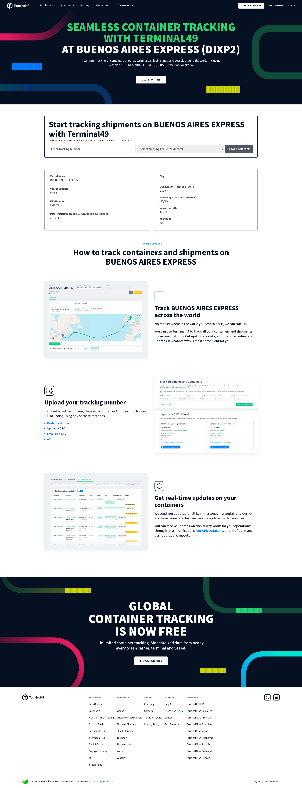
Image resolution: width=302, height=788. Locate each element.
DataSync (216, 530)
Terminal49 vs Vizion (197, 731)
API (49, 439)
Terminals (122, 738)
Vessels (121, 758)
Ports (120, 751)
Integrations (95, 765)
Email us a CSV (56, 434)
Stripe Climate (105, 781)
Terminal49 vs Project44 (199, 718)
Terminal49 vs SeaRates (199, 711)
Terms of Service (153, 718)
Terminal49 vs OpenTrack (200, 738)
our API (201, 530)
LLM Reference (125, 731)
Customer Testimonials (129, 718)
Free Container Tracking (101, 718)
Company (149, 704)
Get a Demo (276, 5)
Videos (120, 711)
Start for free (151, 80)
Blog (119, 704)
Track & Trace (95, 744)
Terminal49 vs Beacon (198, 758)
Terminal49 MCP (195, 704)
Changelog (173, 711)
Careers (148, 711)
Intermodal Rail (96, 738)
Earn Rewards (171, 724)
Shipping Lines (125, 744)
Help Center (171, 704)
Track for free (251, 5)
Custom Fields (96, 724)
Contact (168, 718)
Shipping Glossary (126, 724)
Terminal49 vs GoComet (199, 751)
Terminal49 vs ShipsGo (198, 744)
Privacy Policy (151, 724)
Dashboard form (58, 423)
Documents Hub (97, 731)
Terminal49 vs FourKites (199, 724)
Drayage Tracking (97, 751)
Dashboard (94, 711)
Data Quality (95, 704)
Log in (291, 5)
